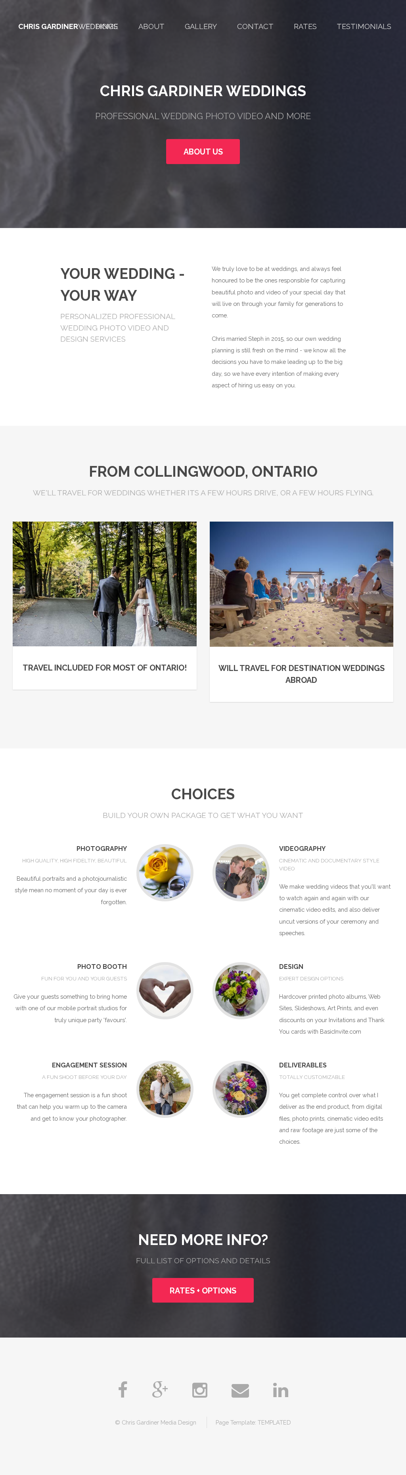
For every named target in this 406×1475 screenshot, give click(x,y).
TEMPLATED (274, 1422)
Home (107, 26)
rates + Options (203, 1290)
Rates (305, 26)
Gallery (201, 26)
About (151, 26)
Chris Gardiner (48, 26)
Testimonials (364, 26)
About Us (203, 152)
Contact (255, 26)
